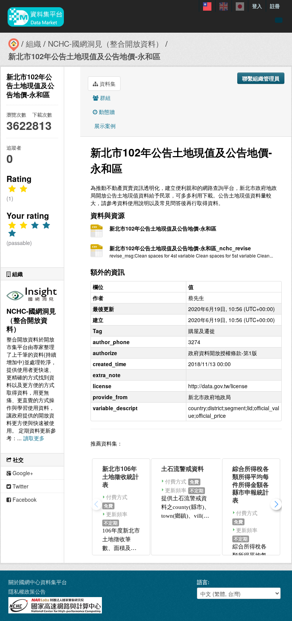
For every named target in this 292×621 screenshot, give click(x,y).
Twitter (20, 486)
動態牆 (106, 111)
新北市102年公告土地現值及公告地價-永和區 (84, 56)
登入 (257, 5)
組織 (33, 43)
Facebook (23, 499)
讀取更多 (33, 438)
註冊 (275, 5)
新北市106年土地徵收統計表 (120, 476)
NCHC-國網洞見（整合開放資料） (105, 43)
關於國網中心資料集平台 (37, 582)
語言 (202, 582)
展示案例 (104, 126)
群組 (104, 97)
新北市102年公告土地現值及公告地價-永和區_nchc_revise (180, 248)
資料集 (107, 83)
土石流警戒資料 (182, 468)
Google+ (22, 473)
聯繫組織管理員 (260, 78)
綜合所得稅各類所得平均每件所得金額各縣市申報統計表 (250, 484)
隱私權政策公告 (27, 591)
